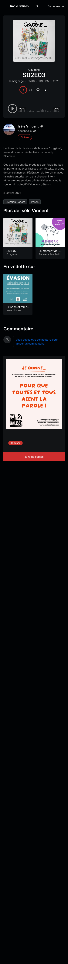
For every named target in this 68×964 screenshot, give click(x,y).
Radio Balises (19, 6)
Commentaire (18, 329)
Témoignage (16, 81)
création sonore (15, 201)
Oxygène (34, 69)
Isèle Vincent (28, 126)
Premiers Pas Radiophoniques (50, 256)
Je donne (15, 442)
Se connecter (56, 6)
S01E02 (11, 251)
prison (35, 201)
